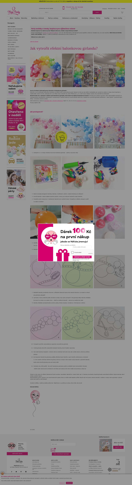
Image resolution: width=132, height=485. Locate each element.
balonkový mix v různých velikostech (53, 100)
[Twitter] (16, 471)
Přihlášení (104, 8)
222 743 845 (79, 7)
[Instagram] (26, 471)
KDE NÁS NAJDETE (93, 460)
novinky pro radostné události (50, 32)
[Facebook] (11, 471)
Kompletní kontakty (55, 462)
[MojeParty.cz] (19, 461)
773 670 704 (70, 7)
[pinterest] (21, 471)
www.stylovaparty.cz (109, 481)
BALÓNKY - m (73, 470)
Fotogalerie (73, 474)
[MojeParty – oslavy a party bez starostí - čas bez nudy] (14, 10)
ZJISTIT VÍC (118, 447)
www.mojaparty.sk (34, 481)
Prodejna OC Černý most (95, 474)
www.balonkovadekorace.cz (79, 481)
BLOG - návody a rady (75, 472)
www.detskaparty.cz (63, 481)
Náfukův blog (17, 453)
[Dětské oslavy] (16, 199)
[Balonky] (16, 95)
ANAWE (80, 484)
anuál (77, 470)
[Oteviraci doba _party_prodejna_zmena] (16, 130)
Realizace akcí (54, 472)
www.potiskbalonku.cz (95, 481)
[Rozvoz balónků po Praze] (16, 165)
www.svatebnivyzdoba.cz (48, 481)
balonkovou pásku (81, 100)
